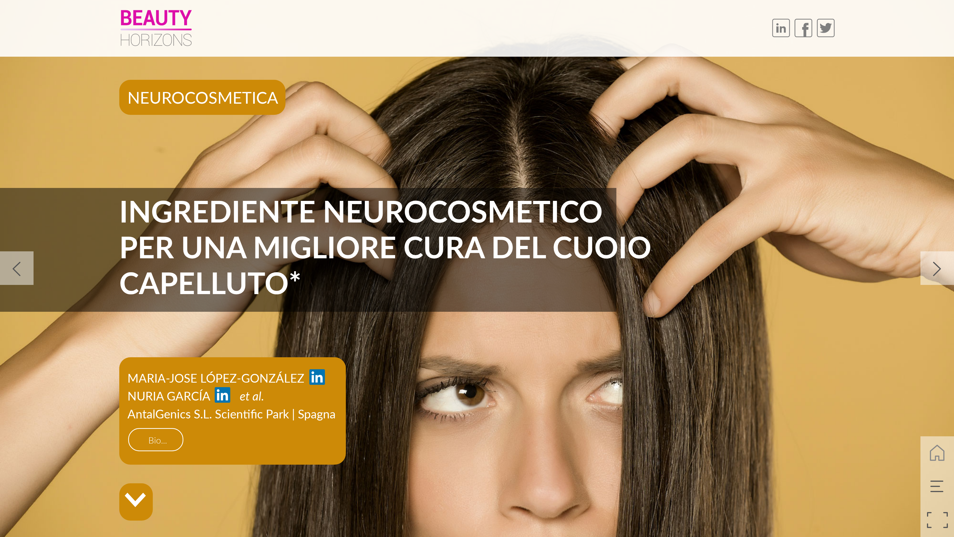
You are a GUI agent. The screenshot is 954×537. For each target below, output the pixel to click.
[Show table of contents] (937, 486)
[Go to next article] (937, 268)
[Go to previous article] (17, 268)
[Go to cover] (937, 453)
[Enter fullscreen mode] (937, 520)
